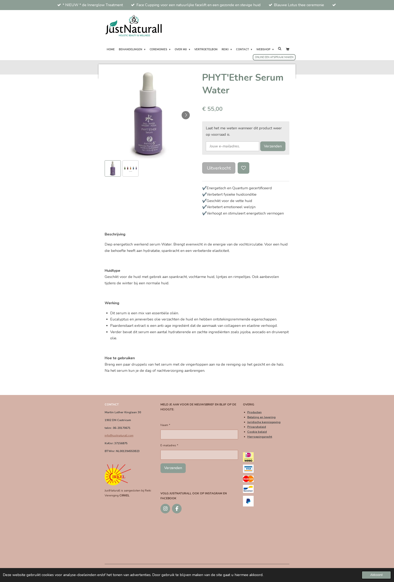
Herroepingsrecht (259, 437)
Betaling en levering (261, 417)
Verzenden (273, 146)
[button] (113, 168)
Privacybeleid (256, 427)
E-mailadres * (169, 445)
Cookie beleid (257, 432)
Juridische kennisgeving (264, 422)
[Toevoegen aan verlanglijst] (243, 168)
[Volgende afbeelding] (186, 115)
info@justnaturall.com (119, 435)
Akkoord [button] (376, 575)
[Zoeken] (280, 49)
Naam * (165, 425)
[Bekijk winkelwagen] (287, 49)
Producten (254, 412)
